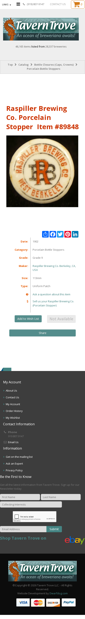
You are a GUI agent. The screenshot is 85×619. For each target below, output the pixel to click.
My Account (13, 404)
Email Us (13, 442)
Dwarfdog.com (59, 593)
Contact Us (12, 397)
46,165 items (23, 46)
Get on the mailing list (19, 457)
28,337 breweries (56, 46)
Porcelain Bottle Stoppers (43, 69)
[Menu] (18, 4)
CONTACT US (58, 4)
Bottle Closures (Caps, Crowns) (54, 64)
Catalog (23, 64)
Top (10, 64)
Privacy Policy (14, 470)
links (5, 4)
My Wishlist (13, 418)
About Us (11, 390)
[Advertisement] (42, 88)
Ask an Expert (14, 463)
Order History (14, 411)
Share (42, 333)
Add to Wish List (28, 319)
